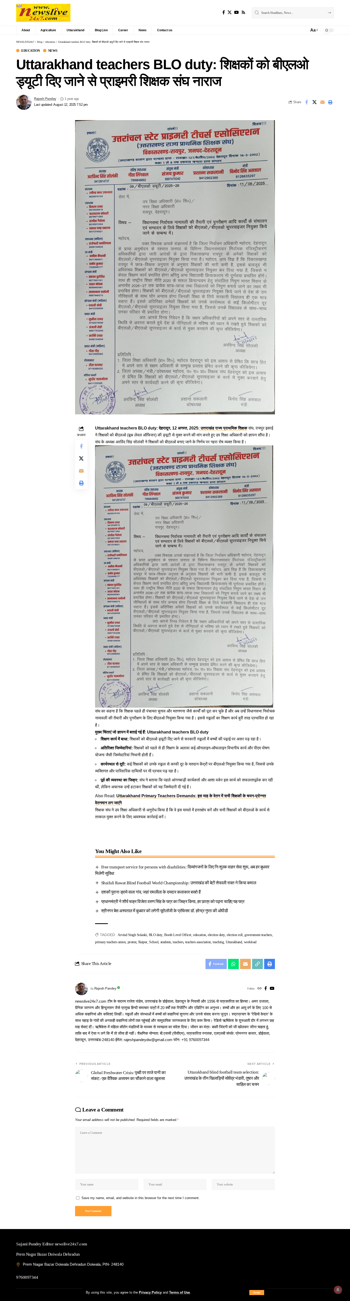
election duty (216, 935)
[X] (229, 12)
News (52, 50)
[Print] (330, 102)
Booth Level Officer (177, 935)
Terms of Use (179, 1292)
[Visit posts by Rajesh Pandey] (24, 102)
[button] (256, 1292)
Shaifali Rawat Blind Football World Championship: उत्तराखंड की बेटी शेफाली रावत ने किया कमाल (178, 882)
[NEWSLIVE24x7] (43, 13)
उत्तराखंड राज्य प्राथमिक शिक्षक (223, 428)
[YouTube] (236, 12)
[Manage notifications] (338, 1290)
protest (132, 942)
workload (250, 942)
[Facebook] (223, 12)
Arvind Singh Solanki (132, 935)
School (153, 942)
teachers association (198, 942)
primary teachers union (110, 942)
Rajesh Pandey (45, 99)
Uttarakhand (234, 942)
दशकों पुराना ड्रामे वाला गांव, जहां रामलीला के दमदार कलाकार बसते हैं (151, 892)
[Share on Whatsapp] (233, 964)
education (30, 50)
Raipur (142, 942)
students (165, 942)
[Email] (322, 102)
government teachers (258, 935)
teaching (218, 942)
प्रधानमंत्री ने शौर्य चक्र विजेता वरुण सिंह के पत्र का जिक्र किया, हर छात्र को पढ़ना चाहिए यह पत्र (172, 901)
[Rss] (243, 12)
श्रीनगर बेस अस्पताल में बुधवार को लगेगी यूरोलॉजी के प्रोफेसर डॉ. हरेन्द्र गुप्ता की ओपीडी (164, 910)
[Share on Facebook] (306, 102)
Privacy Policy (150, 1292)
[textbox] (185, 829)
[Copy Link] (257, 964)
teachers (178, 942)
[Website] (259, 988)
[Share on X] (314, 102)
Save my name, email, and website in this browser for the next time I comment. (140, 1198)
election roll (235, 935)
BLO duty (155, 935)
